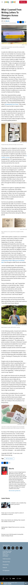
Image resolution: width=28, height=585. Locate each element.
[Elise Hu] (4, 471)
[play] (2, 583)
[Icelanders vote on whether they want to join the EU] (5, 505)
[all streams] (26, 583)
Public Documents (6, 558)
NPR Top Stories (9, 458)
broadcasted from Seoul (11, 104)
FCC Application (6, 570)
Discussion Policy (6, 561)
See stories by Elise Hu (14, 490)
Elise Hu (7, 21)
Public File (5, 567)
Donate (24, 2)
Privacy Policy (6, 564)
